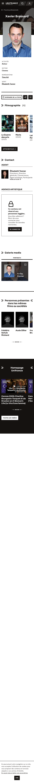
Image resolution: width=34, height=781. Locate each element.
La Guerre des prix (6, 136)
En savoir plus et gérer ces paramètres (14, 773)
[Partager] (25, 97)
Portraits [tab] (17, 258)
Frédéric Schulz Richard (5, 332)
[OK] (17, 778)
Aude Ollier (21, 330)
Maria (18, 135)
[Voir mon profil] (29, 4)
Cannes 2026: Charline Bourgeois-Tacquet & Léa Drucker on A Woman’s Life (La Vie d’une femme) (13, 399)
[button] (25, 265)
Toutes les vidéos (10, 418)
